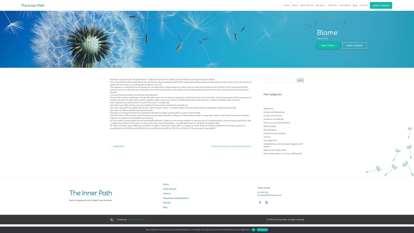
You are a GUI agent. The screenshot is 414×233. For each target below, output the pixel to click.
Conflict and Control (272, 115)
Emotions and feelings (273, 119)
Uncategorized (270, 140)
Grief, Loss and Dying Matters (276, 122)
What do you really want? (274, 150)
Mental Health (269, 126)
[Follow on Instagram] (266, 202)
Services (167, 193)
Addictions (268, 108)
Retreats (167, 202)
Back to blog (328, 45)
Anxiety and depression (274, 112)
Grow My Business (136, 220)
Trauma (266, 136)
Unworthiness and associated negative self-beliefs (283, 145)
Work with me (169, 189)
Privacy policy (262, 230)
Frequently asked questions (176, 198)
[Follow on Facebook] (260, 202)
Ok (254, 230)
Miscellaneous (270, 129)
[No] (411, 230)
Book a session (354, 45)
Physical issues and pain (274, 133)
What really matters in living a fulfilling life (282, 153)
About (166, 184)
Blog (165, 207)
